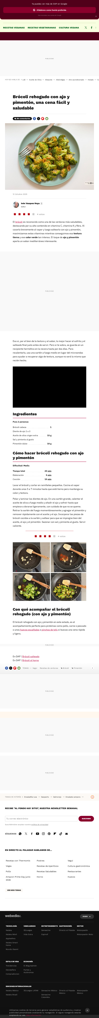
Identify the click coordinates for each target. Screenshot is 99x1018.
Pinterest (49, 833)
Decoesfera (11, 970)
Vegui (34, 668)
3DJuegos (28, 930)
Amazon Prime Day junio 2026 (18, 878)
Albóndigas (60, 80)
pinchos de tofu (49, 629)
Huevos (71, 877)
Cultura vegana (69, 27)
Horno (40, 877)
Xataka (9, 930)
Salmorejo (57, 797)
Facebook (91, 27)
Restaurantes (74, 871)
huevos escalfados (29, 629)
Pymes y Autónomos (29, 971)
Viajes (8, 866)
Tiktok (61, 833)
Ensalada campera (73, 797)
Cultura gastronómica (79, 866)
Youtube (37, 833)
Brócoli (66, 668)
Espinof (44, 934)
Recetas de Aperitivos (47, 866)
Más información (33, 1015)
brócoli (19, 221)
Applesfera (10, 938)
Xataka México (12, 990)
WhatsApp (20, 833)
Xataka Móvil (11, 934)
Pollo (8, 871)
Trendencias (11, 966)
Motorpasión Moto (85, 934)
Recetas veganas (14, 27)
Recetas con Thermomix (18, 860)
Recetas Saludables (46, 871)
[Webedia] (13, 915)
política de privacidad (39, 825)
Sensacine (45, 930)
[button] (31, 203)
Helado (91, 80)
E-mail (46, 118)
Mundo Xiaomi (12, 949)
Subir (85, 916)
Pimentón (78, 668)
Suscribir (86, 819)
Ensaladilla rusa (30, 797)
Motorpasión (82, 930)
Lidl (23, 80)
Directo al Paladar (67, 930)
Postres (40, 860)
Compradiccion (12, 974)
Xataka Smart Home (12, 944)
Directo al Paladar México (67, 991)
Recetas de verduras (49, 668)
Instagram (43, 833)
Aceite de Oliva (35, 80)
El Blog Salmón (30, 966)
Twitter (85, 27)
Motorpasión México (82, 991)
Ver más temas (14, 890)
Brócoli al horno (30, 660)
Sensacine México (49, 990)
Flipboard (42, 118)
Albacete (48, 80)
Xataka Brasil (11, 995)
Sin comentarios (23, 119)
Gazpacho (45, 797)
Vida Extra (28, 934)
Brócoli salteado (30, 656)
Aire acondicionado (76, 80)
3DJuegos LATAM (31, 990)
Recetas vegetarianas (42, 27)
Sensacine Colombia (45, 996)
